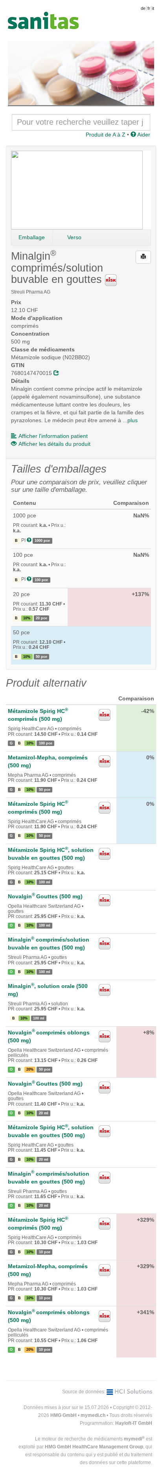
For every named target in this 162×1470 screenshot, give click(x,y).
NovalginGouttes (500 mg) (45, 896)
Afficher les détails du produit (54, 444)
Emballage (31, 237)
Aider (143, 134)
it (153, 8)
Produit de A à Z (105, 134)
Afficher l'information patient (53, 436)
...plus (130, 420)
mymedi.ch (93, 1415)
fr (148, 8)
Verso (74, 237)
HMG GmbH (63, 1415)
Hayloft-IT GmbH (133, 1423)
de (143, 8)
